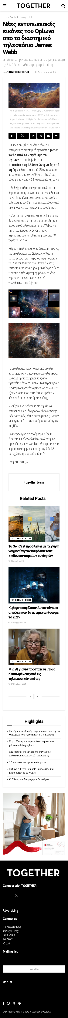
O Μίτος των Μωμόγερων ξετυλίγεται (29, 779)
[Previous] (31, 696)
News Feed (14, 17)
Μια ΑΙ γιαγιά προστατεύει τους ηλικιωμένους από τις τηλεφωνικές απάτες (31, 674)
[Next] (37, 696)
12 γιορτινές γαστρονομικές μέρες (27, 762)
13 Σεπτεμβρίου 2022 (45, 72)
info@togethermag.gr (12, 926)
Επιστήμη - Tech (26, 17)
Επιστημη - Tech (21, 538)
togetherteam (18, 72)
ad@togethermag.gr (11, 931)
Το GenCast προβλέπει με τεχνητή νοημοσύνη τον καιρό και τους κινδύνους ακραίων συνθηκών (33, 551)
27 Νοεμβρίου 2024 (18, 622)
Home (5, 17)
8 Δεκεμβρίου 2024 (17, 561)
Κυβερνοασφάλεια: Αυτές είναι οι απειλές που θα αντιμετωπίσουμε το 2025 (33, 612)
